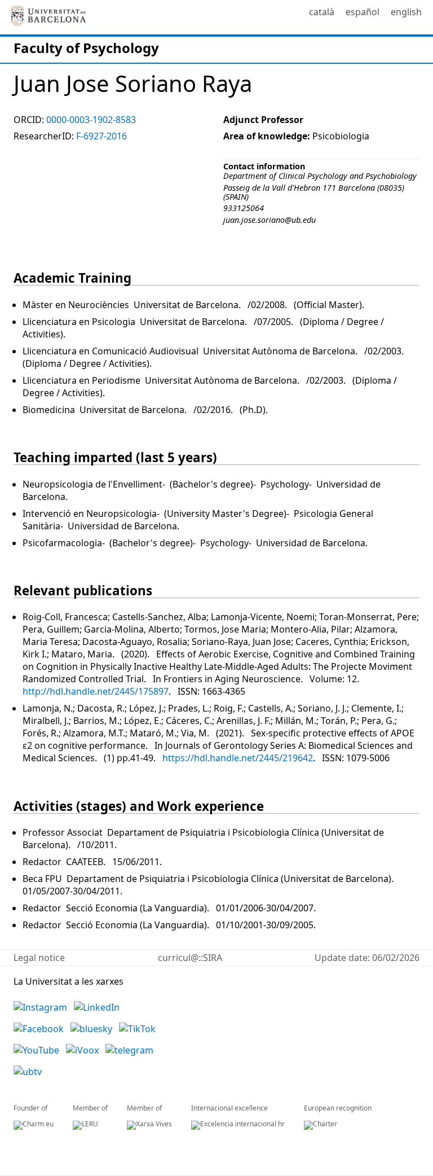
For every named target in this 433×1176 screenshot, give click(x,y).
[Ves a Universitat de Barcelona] (48, 17)
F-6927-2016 (101, 136)
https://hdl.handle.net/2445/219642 (237, 758)
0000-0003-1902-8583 (91, 119)
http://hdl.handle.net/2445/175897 (96, 691)
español (362, 12)
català (321, 12)
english (406, 12)
